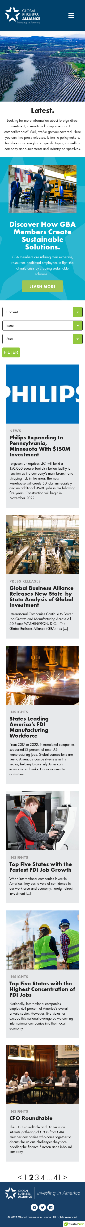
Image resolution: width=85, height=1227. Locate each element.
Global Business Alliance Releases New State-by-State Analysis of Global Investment (41, 596)
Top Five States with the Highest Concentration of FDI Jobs (42, 989)
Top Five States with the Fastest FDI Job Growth (40, 867)
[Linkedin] (50, 1207)
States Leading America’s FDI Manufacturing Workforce (29, 727)
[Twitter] (42, 1207)
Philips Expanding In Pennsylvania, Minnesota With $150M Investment (39, 446)
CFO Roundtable (31, 1118)
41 (57, 1177)
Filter (11, 352)
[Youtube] (34, 1207)
